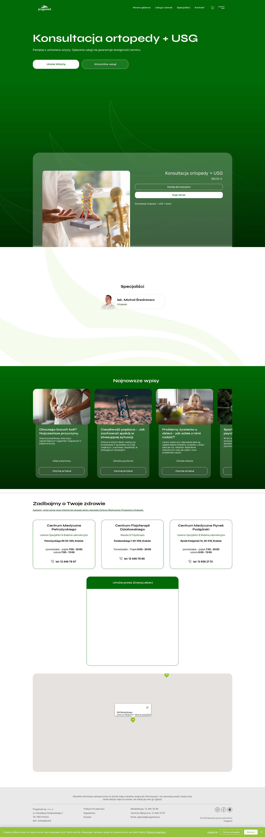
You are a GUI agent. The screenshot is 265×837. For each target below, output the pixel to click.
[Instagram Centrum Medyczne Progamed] (217, 809)
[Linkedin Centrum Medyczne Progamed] (229, 809)
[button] (213, 7)
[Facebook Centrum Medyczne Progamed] (223, 809)
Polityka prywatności (156, 832)
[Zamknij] (261, 832)
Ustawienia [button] (212, 832)
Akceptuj (251, 832)
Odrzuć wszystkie (231, 832)
